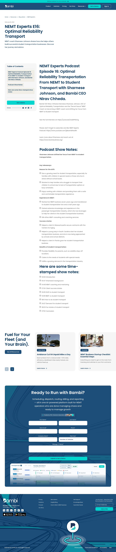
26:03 (44, 307)
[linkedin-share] (28, 108)
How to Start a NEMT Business (58, 505)
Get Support (76, 499)
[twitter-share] (26, 108)
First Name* (43, 420)
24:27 (44, 303)
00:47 (44, 281)
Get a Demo (54, 499)
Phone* (73, 428)
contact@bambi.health (9, 507)
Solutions (56, 6)
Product (48, 6)
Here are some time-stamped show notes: (20, 91)
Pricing (64, 6)
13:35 (43, 296)
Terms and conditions (91, 547)
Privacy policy (79, 547)
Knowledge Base (78, 502)
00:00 (44, 277)
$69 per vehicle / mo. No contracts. (57, 1)
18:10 (43, 300)
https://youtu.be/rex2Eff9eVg (68, 120)
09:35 (44, 292)
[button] (82, 6)
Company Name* (43, 436)
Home (6, 17)
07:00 (44, 288)
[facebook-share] (31, 108)
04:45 (44, 285)
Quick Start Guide (78, 505)
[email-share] (23, 108)
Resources (13, 17)
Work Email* (43, 428)
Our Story (72, 6)
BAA (110, 547)
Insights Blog (54, 502)
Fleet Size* (73, 436)
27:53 (43, 311)
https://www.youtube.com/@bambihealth (61, 131)
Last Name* (73, 420)
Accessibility (103, 547)
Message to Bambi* (58, 444)
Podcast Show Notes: (15, 85)
